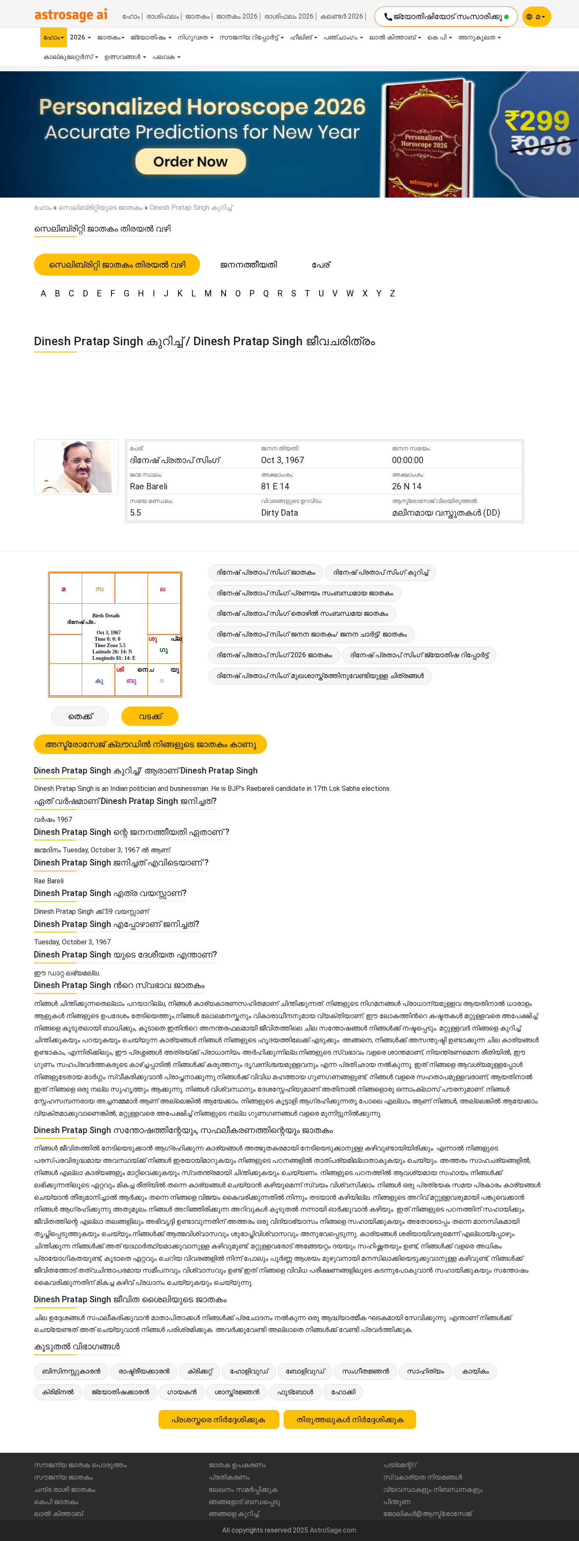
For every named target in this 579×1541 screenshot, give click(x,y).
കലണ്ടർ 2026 (341, 16)
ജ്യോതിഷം (149, 37)
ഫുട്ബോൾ (295, 1392)
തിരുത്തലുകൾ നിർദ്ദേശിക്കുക (350, 1419)
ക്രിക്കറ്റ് (199, 1371)
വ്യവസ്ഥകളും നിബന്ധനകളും (433, 1489)
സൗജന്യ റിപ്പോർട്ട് (250, 37)
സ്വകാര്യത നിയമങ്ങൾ (422, 1477)
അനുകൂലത (477, 37)
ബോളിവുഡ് (305, 1371)
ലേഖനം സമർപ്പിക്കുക (243, 1489)
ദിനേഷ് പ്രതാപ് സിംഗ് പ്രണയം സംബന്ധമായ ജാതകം (305, 593)
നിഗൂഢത (193, 37)
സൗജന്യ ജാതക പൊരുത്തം (80, 1465)
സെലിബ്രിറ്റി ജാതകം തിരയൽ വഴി (117, 265)
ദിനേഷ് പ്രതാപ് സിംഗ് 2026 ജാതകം (274, 655)
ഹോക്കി (343, 1392)
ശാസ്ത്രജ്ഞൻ (236, 1392)
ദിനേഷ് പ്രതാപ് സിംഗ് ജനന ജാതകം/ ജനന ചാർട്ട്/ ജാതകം (312, 634)
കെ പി (437, 37)
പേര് (320, 265)
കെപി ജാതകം (56, 1502)
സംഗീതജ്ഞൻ (365, 1371)
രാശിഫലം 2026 (289, 16)
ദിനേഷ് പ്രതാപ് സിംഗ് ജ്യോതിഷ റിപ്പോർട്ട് (419, 655)
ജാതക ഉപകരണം (237, 1465)
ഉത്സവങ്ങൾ (123, 57)
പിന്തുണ (396, 1502)
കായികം (475, 1371)
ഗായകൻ (182, 1392)
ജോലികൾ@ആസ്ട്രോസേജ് (427, 1514)
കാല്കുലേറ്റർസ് (68, 57)
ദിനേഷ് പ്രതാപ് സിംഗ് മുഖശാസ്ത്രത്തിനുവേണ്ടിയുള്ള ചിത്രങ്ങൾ (320, 676)
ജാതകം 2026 (237, 16)
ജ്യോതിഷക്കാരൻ (120, 1392)
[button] (43, 134)
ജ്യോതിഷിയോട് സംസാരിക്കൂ (443, 17)
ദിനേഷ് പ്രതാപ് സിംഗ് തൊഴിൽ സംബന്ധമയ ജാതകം (302, 613)
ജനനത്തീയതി (248, 265)
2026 (78, 37)
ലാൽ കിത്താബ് (393, 37)
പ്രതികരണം (229, 1477)
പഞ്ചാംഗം (341, 37)
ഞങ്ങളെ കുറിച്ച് (234, 1514)
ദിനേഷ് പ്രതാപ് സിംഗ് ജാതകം (266, 572)
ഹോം (131, 16)
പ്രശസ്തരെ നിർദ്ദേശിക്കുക (219, 1419)
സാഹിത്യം (425, 1371)
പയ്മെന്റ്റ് (399, 1465)
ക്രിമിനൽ (58, 1392)
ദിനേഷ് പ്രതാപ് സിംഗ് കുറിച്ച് (380, 572)
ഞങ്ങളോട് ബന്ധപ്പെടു (244, 1502)
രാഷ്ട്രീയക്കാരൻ (144, 1371)
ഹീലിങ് (301, 37)
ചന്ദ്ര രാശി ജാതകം (64, 1489)
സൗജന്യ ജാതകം (63, 1477)
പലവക (164, 57)
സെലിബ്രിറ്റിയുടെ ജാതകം (100, 208)
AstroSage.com (333, 1530)
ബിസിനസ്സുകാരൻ (71, 1371)
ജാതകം (197, 16)
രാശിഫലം (162, 16)
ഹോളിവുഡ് (249, 1371)
